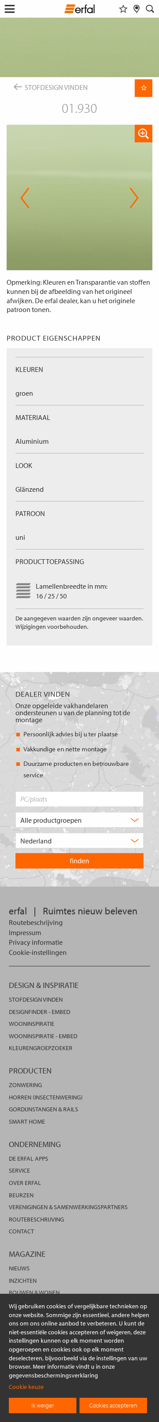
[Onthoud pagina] (143, 88)
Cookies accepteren (113, 1405)
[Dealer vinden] (136, 9)
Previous (25, 198)
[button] (143, 133)
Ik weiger (42, 1405)
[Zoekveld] (150, 9)
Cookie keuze (26, 1387)
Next (131, 198)
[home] (79, 10)
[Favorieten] (123, 9)
